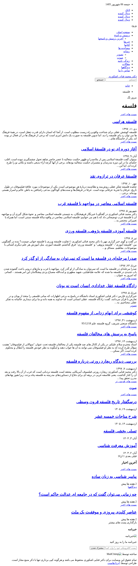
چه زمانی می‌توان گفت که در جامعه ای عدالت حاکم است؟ (88, 494)
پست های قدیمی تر (126, 381)
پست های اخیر (128, 114)
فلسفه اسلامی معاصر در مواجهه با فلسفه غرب (97, 203)
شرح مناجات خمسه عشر (116, 416)
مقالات (126, 64)
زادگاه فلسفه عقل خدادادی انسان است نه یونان (96, 286)
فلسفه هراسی (124, 121)
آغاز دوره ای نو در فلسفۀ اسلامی (109, 149)
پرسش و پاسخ (122, 35)
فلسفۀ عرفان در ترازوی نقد (113, 176)
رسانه (126, 51)
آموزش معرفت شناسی (117, 445)
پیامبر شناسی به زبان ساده (114, 476)
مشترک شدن (97, 548)
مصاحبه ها (124, 48)
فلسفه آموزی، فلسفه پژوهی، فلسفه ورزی (101, 231)
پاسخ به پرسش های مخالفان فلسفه (107, 334)
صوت (120, 57)
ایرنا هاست (114, 563)
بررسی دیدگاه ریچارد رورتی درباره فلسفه (101, 361)
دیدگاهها (125, 67)
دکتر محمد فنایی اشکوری (123, 76)
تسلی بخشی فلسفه (120, 431)
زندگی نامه (124, 60)
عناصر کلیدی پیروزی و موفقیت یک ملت (104, 512)
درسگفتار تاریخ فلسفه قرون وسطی (106, 402)
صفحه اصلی (123, 32)
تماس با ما (124, 70)
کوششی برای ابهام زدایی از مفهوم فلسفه (101, 313)
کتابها (127, 44)
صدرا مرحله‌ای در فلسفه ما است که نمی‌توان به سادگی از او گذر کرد (79, 258)
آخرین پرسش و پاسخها (110, 38)
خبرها (127, 41)
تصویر (120, 54)
